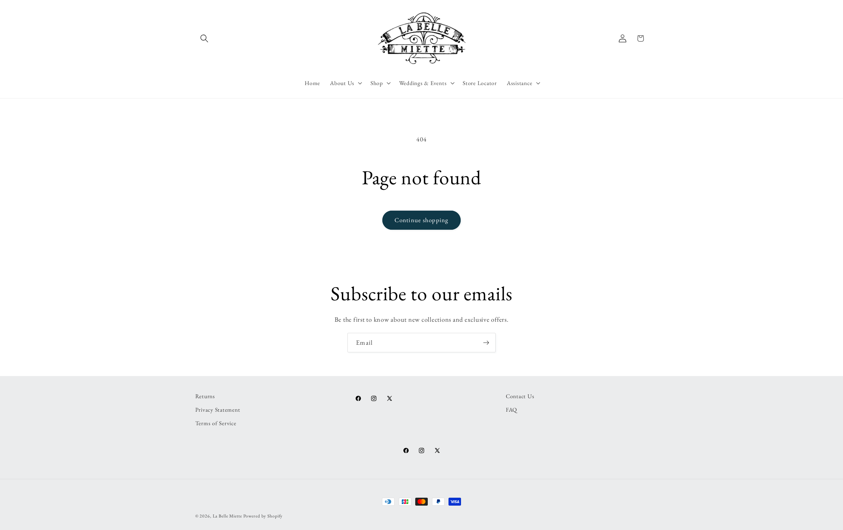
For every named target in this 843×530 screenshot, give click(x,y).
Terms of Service (215, 423)
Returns (205, 396)
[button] (204, 38)
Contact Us (520, 396)
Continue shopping (421, 220)
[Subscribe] (486, 342)
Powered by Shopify (263, 516)
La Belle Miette (227, 516)
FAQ (511, 409)
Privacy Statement (217, 409)
